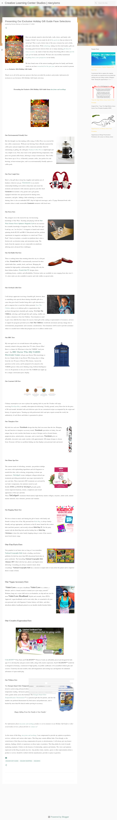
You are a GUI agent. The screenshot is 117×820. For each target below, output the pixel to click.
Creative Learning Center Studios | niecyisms (32, 2)
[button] (6, 28)
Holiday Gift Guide (12, 761)
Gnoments (26, 182)
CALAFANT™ (10, 660)
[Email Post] (6, 758)
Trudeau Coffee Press (35, 150)
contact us (34, 727)
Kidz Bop (37, 521)
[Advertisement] (40, 798)
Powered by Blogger (59, 817)
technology (47, 46)
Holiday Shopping (26, 761)
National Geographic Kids (13, 553)
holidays (37, 761)
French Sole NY (24, 270)
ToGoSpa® (16, 475)
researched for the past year (45, 66)
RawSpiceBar (15, 406)
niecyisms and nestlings (58, 89)
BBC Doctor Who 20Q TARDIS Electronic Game (22, 353)
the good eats (55, 40)
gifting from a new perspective (36, 57)
